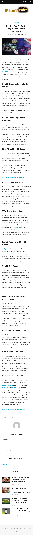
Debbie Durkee (16, 434)
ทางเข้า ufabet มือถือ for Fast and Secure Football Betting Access (21, 511)
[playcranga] (16, 10)
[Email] (18, 417)
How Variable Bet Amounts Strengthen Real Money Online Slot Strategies (20, 479)
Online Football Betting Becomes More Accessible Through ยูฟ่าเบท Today (20, 500)
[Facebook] (9, 417)
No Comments (22, 34)
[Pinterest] (15, 417)
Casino (17, 22)
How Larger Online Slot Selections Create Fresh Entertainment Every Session (21, 490)
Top (17, 531)
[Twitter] (12, 417)
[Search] (30, 2)
